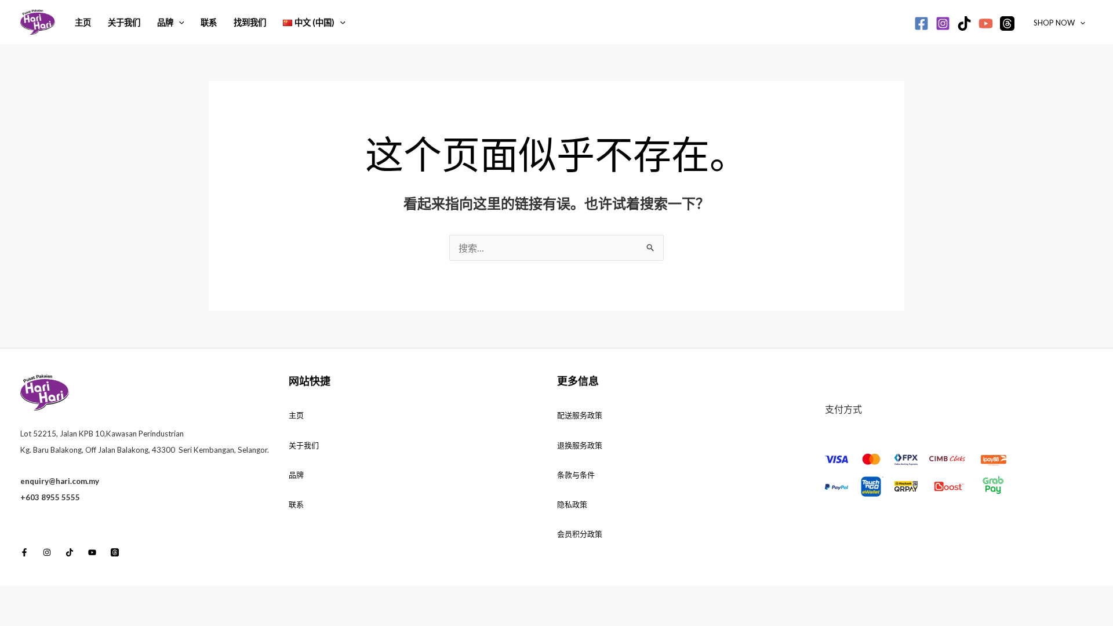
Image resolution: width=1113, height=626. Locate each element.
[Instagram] (943, 23)
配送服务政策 (579, 415)
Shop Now (1054, 22)
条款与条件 (576, 474)
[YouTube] (986, 23)
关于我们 (124, 22)
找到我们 (250, 22)
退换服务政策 (579, 445)
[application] (178, 22)
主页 (83, 22)
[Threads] (1007, 23)
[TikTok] (964, 23)
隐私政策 (572, 504)
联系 (209, 22)
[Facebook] (921, 23)
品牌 (165, 22)
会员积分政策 (579, 533)
